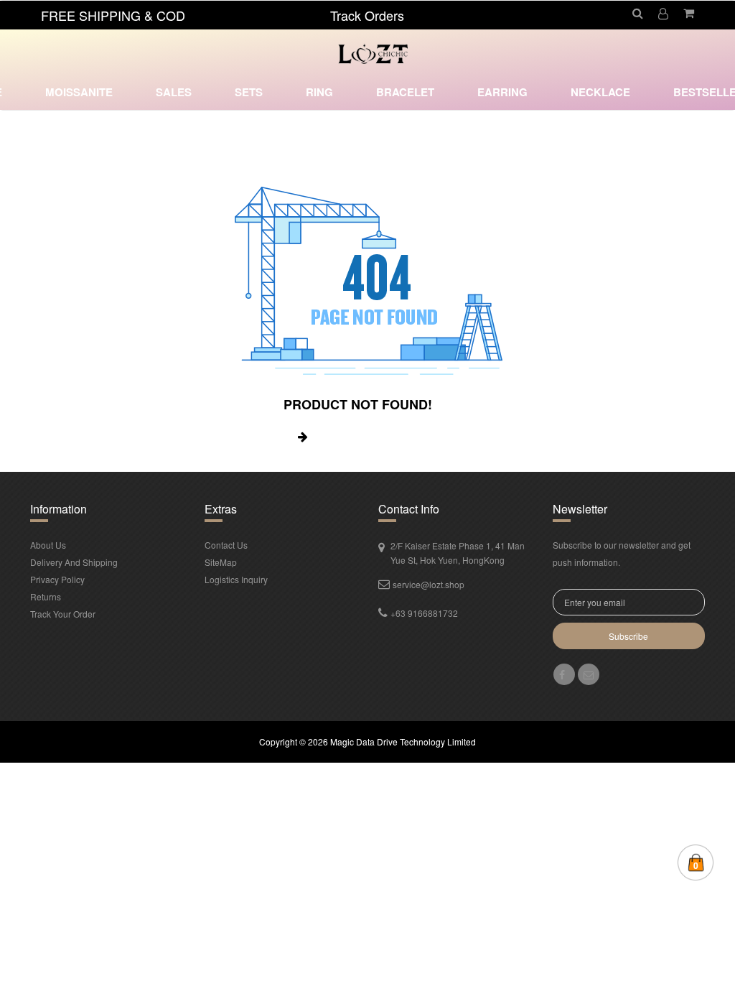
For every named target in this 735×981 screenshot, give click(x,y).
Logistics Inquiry (236, 579)
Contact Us (226, 545)
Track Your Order (62, 614)
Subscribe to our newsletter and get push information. (621, 553)
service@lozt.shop (428, 584)
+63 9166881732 (424, 613)
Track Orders (367, 15)
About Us (48, 545)
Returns (45, 596)
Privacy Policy (57, 579)
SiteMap (221, 562)
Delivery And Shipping (74, 562)
